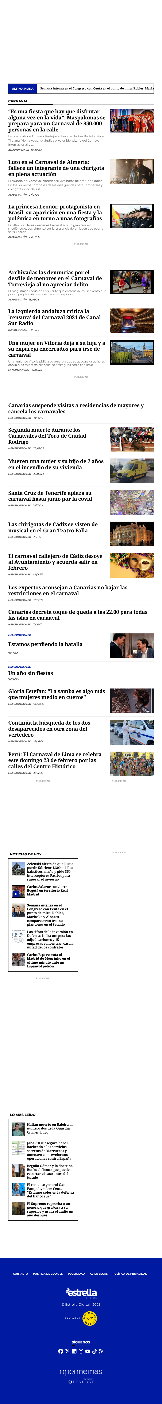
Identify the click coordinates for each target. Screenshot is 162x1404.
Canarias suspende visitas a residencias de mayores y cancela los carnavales (76, 408)
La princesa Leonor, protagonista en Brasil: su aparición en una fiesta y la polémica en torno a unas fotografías (55, 212)
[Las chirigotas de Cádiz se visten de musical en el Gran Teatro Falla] (132, 534)
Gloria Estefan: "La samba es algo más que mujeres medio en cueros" (56, 694)
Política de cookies (48, 1274)
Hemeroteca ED (20, 417)
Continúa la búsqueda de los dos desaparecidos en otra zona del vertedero (49, 728)
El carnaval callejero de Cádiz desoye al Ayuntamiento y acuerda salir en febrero (55, 562)
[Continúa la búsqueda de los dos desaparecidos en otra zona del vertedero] (132, 732)
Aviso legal (99, 1274)
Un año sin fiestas (30, 673)
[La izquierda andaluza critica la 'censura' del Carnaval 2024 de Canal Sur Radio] (132, 321)
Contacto (20, 1274)
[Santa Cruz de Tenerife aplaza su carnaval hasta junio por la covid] (132, 502)
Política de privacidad (130, 1274)
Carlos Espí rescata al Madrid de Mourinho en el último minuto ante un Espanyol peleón (48, 960)
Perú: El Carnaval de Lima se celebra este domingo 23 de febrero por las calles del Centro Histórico (55, 760)
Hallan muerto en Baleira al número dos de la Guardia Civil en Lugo (50, 1128)
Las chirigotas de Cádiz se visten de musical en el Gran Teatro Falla (53, 527)
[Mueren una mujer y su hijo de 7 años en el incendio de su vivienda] (132, 471)
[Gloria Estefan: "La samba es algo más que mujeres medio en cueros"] (132, 701)
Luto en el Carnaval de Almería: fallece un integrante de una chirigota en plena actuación (56, 168)
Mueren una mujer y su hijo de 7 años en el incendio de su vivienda (56, 464)
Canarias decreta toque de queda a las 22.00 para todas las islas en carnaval (77, 615)
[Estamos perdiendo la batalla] (132, 646)
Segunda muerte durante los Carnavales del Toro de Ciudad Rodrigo (47, 435)
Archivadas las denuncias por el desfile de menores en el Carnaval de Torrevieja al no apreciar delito (55, 278)
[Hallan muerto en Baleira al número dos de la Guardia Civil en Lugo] (18, 1129)
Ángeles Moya (18, 150)
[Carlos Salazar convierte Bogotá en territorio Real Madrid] (16, 894)
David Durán (18, 329)
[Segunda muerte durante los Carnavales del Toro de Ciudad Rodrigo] (132, 439)
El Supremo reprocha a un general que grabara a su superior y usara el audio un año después (50, 1209)
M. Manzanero (19, 369)
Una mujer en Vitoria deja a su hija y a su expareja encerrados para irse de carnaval (56, 349)
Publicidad (76, 1274)
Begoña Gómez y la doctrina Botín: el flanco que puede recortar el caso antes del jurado (50, 1171)
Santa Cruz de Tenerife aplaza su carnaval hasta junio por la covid (50, 496)
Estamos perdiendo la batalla (45, 644)
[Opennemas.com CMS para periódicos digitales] (81, 1377)
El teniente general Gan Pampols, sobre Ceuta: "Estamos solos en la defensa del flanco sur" (50, 1190)
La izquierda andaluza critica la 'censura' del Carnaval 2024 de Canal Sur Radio (54, 317)
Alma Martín (17, 194)
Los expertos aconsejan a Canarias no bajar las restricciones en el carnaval (67, 590)
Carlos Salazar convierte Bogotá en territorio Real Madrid (47, 890)
